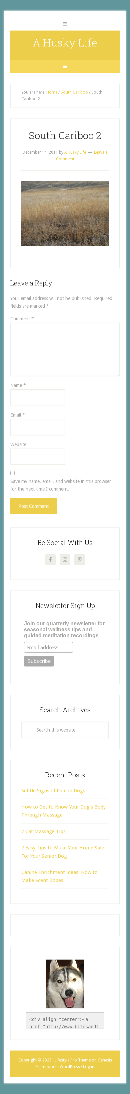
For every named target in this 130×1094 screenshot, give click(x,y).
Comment (22, 318)
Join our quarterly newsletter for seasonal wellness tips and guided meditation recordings (64, 629)
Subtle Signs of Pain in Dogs (53, 791)
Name (18, 385)
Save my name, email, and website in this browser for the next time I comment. (60, 485)
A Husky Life (65, 42)
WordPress (70, 1066)
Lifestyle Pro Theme (73, 1060)
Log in (88, 1066)
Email (17, 415)
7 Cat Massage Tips (43, 831)
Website (18, 444)
